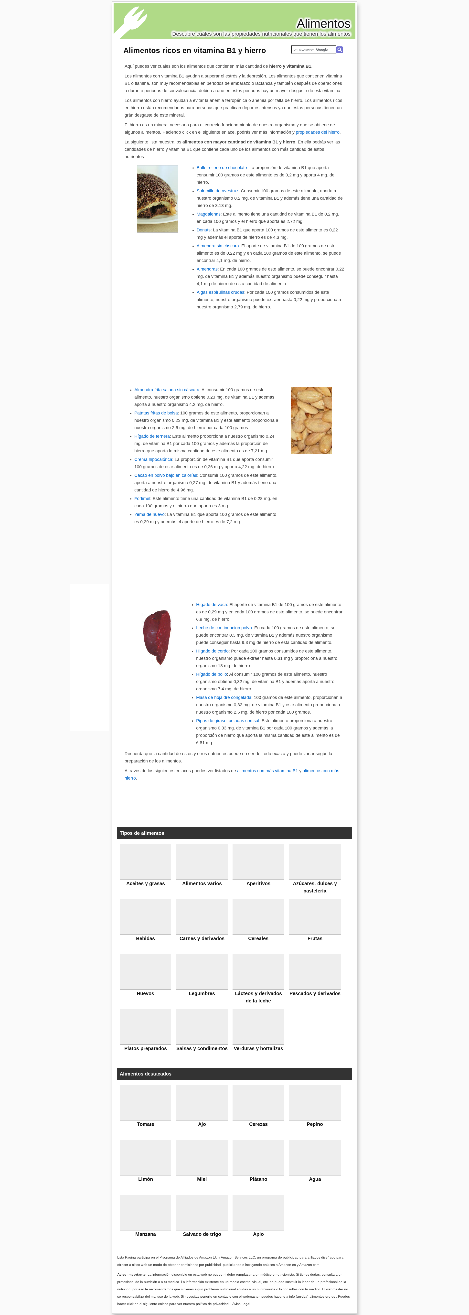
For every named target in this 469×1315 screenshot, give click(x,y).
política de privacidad (212, 1304)
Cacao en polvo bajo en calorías (165, 475)
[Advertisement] (234, 347)
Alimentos (324, 23)
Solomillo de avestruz (217, 190)
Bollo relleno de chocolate (222, 167)
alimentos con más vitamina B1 (267, 770)
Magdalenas (209, 214)
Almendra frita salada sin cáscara (166, 389)
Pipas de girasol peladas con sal (227, 720)
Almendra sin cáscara (218, 245)
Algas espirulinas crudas (220, 292)
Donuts (204, 230)
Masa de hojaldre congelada (223, 697)
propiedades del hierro (318, 132)
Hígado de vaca (211, 604)
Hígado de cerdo (212, 651)
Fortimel (142, 498)
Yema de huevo (149, 514)
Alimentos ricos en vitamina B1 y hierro (194, 50)
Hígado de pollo (211, 674)
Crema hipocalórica (153, 459)
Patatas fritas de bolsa (156, 413)
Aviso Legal (241, 1304)
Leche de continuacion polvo (224, 627)
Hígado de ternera (152, 436)
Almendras (207, 269)
